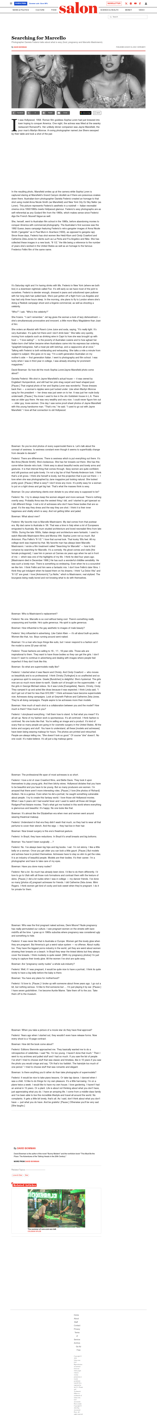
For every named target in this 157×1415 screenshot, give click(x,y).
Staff (76, 1322)
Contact (77, 1326)
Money (128, 10)
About (76, 1319)
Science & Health (109, 10)
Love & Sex (17, 1175)
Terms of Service (77, 1336)
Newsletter (114, 3)
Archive (77, 1343)
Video (141, 10)
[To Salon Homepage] (78, 7)
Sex (26, 1175)
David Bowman (20, 47)
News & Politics (21, 10)
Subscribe (20, 3)
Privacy (77, 1329)
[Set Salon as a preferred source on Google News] (85, 113)
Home (76, 1315)
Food (54, 10)
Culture (40, 10)
